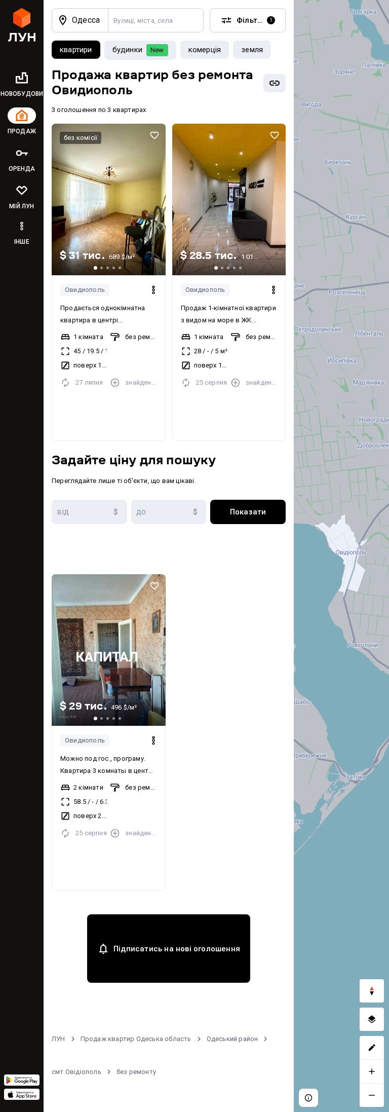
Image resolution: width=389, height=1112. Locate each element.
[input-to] (169, 512)
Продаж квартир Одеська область (136, 1039)
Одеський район (232, 1039)
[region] (341, 556)
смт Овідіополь (76, 1072)
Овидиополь (85, 289)
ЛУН (58, 1039)
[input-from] (89, 512)
